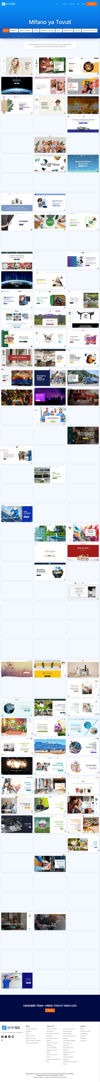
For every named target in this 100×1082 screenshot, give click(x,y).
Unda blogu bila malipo (69, 1040)
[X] (5, 1036)
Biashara (14, 30)
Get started (91, 3)
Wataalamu (83, 1038)
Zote (6, 30)
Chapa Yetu (83, 1040)
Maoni (27, 1033)
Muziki (78, 30)
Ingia (83, 4)
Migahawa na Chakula (47, 30)
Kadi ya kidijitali (67, 1033)
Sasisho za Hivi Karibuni (32, 1043)
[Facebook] (2, 1036)
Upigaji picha (68, 30)
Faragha (47, 1077)
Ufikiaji (64, 1077)
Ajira (84, 1033)
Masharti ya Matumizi (39, 1077)
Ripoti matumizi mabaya (56, 1077)
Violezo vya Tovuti (31, 1038)
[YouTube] (12, 1036)
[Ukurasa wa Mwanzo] (57, 3)
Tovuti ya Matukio (51, 1047)
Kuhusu (82, 1029)
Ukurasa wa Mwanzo (31, 1029)
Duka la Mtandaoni (26, 30)
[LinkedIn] (9, 1036)
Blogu (36, 30)
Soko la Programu (33, 1040)
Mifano (65, 4)
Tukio (59, 30)
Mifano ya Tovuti (30, 1036)
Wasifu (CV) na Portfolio (90, 30)
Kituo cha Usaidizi (85, 1031)
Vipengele (28, 1031)
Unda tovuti (50, 1010)
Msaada (72, 4)
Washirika (82, 1036)
